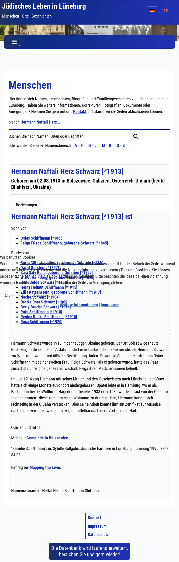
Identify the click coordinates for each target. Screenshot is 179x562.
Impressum (110, 304)
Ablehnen (41, 295)
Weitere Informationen (79, 304)
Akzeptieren (14, 295)
